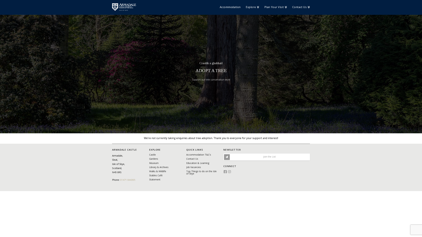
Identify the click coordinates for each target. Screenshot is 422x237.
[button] (266, 157)
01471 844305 (127, 179)
